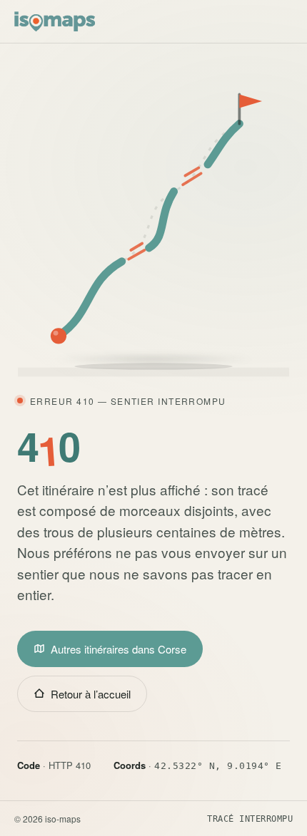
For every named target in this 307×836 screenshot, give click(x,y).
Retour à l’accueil (91, 693)
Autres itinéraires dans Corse (118, 648)
